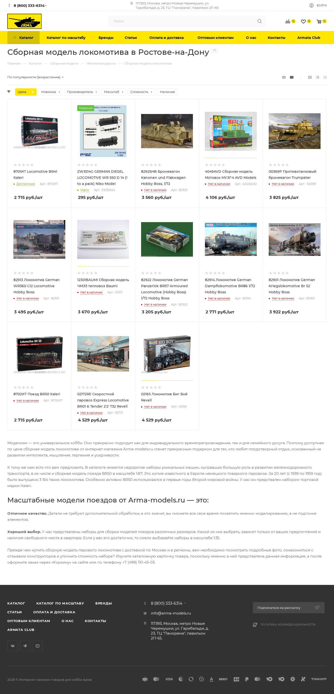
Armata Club (20, 630)
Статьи (14, 612)
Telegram (25, 646)
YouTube (37, 646)
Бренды (103, 603)
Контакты (95, 621)
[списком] (317, 77)
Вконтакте (12, 646)
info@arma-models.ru (171, 613)
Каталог (16, 603)
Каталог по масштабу (60, 603)
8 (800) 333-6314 (166, 603)
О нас (68, 621)
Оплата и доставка (54, 612)
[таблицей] (325, 77)
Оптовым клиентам (28, 621)
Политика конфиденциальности (288, 624)
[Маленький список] (283, 77)
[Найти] (260, 21)
